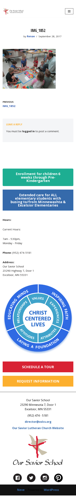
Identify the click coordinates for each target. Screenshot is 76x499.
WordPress (51, 490)
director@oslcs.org (38, 422)
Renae (31, 36)
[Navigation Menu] (69, 11)
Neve (21, 490)
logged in (28, 131)
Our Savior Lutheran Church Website (38, 428)
